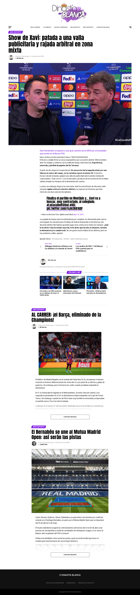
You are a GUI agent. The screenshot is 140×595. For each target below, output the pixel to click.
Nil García (20, 58)
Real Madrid (35, 27)
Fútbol (66, 239)
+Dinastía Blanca (103, 27)
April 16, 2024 (79, 214)
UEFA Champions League (79, 239)
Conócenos (71, 583)
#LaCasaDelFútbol (58, 205)
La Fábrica (47, 27)
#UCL (72, 205)
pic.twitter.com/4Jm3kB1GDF (65, 208)
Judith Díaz (43, 444)
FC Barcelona (57, 239)
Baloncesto (75, 27)
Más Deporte (88, 27)
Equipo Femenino (61, 27)
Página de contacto (86, 583)
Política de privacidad (55, 583)
